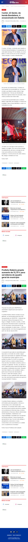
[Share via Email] (19, 26)
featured (11, 163)
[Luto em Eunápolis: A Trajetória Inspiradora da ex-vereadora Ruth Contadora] (5, 202)
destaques (4, 163)
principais (16, 163)
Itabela (4, 9)
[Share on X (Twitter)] (9, 26)
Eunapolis (4, 266)
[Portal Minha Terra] (14, 2)
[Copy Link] (14, 26)
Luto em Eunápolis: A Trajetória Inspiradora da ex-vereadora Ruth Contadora (17, 202)
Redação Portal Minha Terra (12, 21)
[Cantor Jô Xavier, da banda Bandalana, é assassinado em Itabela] (14, 37)
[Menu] (2, 2)
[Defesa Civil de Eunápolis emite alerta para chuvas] (5, 217)
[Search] (26, 2)
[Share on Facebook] (4, 26)
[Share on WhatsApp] (24, 26)
